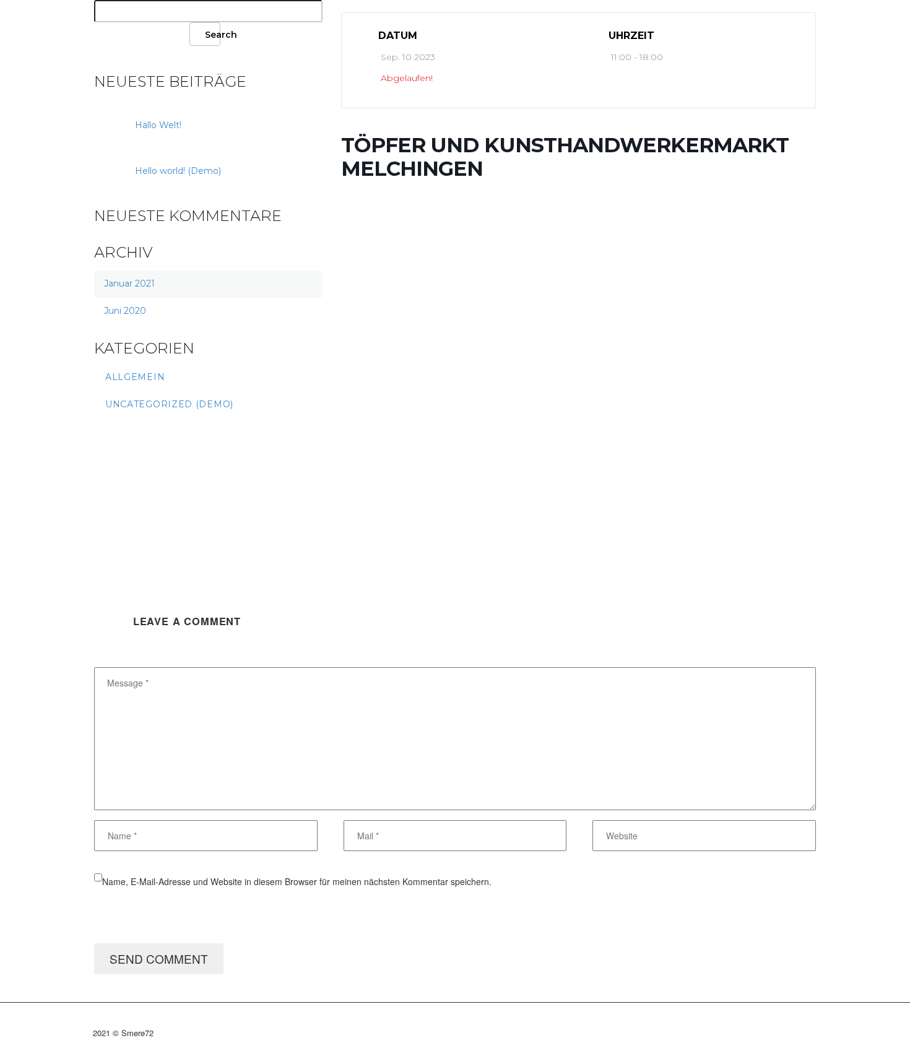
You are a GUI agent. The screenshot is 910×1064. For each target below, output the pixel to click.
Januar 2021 (129, 283)
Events (142, 34)
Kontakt (352, 34)
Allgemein (135, 377)
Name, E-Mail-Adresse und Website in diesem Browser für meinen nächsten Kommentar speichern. (297, 881)
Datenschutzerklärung (427, 34)
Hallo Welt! (158, 125)
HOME (92, 34)
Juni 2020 (125, 310)
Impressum (402, 34)
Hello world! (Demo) (178, 170)
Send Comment (159, 958)
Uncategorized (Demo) (169, 404)
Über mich (117, 34)
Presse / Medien (377, 34)
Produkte (167, 34)
